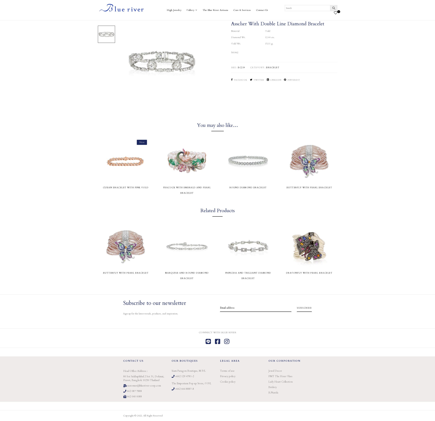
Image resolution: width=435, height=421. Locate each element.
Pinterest (294, 80)
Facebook (240, 80)
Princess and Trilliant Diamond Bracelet (248, 276)
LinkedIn (275, 80)
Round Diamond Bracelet (248, 187)
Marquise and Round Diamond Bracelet (187, 276)
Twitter (259, 80)
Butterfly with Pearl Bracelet (309, 187)
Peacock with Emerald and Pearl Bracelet (187, 190)
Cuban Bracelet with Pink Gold (126, 187)
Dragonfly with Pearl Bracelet (309, 273)
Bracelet (272, 67)
